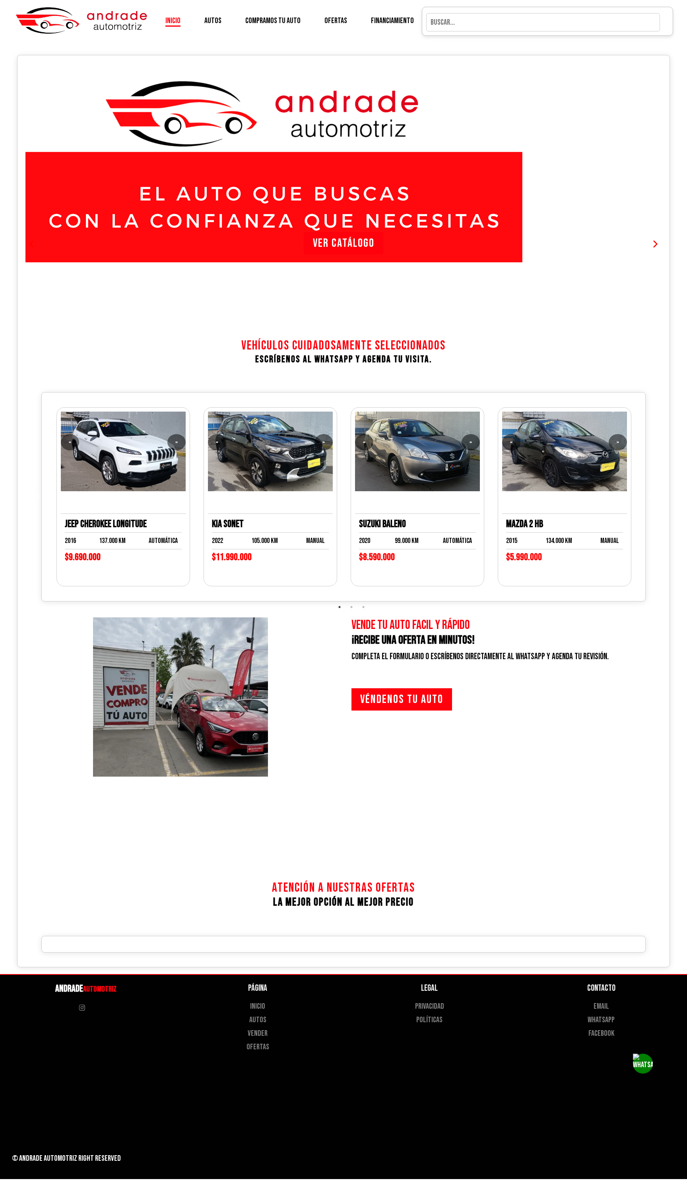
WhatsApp (601, 1020)
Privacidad (429, 1006)
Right (86, 1158)
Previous (36, 497)
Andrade (85, 988)
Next (651, 497)
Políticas (429, 1020)
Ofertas (335, 20)
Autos (212, 20)
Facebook (601, 1033)
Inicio (172, 20)
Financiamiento (392, 20)
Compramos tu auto (273, 20)
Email (601, 1006)
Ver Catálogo (344, 243)
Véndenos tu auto (401, 699)
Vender (258, 1033)
